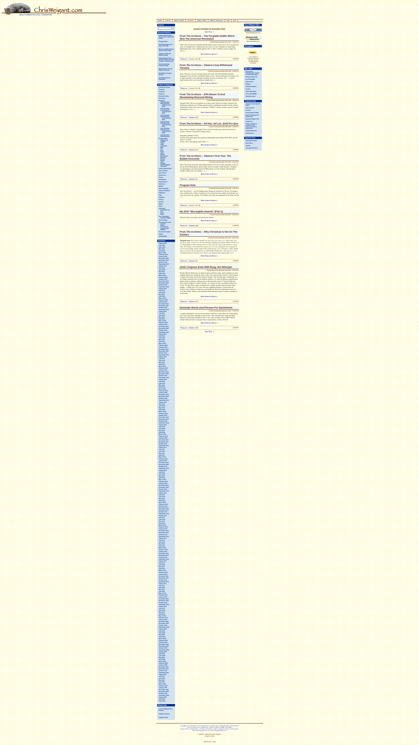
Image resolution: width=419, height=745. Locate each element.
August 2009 (163, 629)
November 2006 (164, 691)
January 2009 (163, 642)
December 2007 (164, 667)
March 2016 (162, 479)
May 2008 (162, 657)
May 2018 (162, 430)
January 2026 (163, 256)
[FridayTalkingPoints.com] (253, 31)
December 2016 (164, 462)
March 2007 (162, 684)
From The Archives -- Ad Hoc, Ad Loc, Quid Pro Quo (209, 123)
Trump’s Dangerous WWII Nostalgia (165, 54)
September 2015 (164, 491)
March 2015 (162, 502)
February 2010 (163, 618)
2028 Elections (165, 136)
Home (160, 20)
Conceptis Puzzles (251, 140)
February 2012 (163, 572)
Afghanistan (164, 140)
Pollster (248, 84)
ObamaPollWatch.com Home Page (229, 726)
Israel (162, 151)
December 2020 (164, 372)
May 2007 (162, 680)
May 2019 (162, 408)
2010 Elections (165, 108)
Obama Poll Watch (164, 190)
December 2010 (164, 599)
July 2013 (162, 540)
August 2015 (163, 493)
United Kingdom (165, 165)
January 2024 (163, 302)
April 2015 (162, 500)
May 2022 (162, 340)
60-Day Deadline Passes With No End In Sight (166, 49)
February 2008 (163, 663)
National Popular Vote (252, 119)
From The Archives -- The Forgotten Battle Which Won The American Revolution (207, 37)
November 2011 (164, 578)
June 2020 (162, 383)
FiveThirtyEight (250, 79)
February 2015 (163, 504)
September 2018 (164, 423)
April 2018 (162, 432)
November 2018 (164, 419)
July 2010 (162, 608)
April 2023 (162, 319)
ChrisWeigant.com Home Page (189, 726)
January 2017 (163, 461)
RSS (234, 20)
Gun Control (162, 173)
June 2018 (162, 428)
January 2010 (163, 619)
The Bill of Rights (165, 218)
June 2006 (162, 701)
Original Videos (163, 717)
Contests (161, 94)
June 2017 (162, 451)
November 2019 (164, 396)
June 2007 (162, 678)
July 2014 (162, 517)
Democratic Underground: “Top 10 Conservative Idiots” (252, 73)
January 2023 (163, 324)
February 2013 (163, 549)
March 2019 (162, 411)
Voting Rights (163, 236)
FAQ (228, 20)
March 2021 (162, 366)
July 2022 (162, 336)
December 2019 (164, 394)
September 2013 (164, 536)
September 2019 (164, 400)
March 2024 (162, 298)
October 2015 (163, 489)
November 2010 (164, 600)
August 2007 (163, 674)
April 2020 (162, 387)
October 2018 (163, 421)
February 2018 (163, 436)
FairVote (248, 110)
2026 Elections (165, 135)
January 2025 (163, 279)
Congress (162, 91)
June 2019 (162, 406)
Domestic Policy (164, 96)
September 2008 (164, 650)
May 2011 (162, 589)
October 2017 (163, 444)
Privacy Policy (195, 729)
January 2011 (163, 597)
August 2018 (163, 425)
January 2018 (163, 438)
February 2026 (163, 254)
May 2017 (162, 453)
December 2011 (164, 576)
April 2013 (162, 546)
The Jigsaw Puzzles (252, 148)
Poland (162, 159)
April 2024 (162, 296)
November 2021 (164, 351)
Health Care (162, 175)
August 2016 (163, 470)
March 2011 (162, 593)
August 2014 (163, 515)
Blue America (250, 108)
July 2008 (162, 653)
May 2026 (162, 249)
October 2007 (163, 670)
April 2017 (162, 455)
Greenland (163, 146)
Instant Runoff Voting (252, 112)
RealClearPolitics (251, 86)
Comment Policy (184, 729)
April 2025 (162, 273)
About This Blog (216, 20)
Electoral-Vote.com (251, 77)
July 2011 (162, 585)
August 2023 (163, 311)
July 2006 (162, 699)
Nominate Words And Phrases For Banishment (206, 307)
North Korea (164, 156)
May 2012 (162, 566)
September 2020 (164, 377)
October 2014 (163, 512)
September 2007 (164, 672)
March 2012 (162, 570)
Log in (168, 20)
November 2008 (164, 646)
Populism (162, 197)
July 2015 (162, 495)
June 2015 (162, 496)
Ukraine (162, 163)
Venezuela (163, 166)
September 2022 (164, 332)
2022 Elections (165, 128)
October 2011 (163, 580)
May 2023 (162, 317)
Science (161, 202)
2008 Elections (165, 103)
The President (163, 220)
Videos (161, 234)
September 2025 (164, 264)
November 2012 (164, 555)
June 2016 (162, 474)
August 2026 (163, 243)
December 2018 (164, 417)
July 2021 (162, 358)
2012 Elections (165, 110)
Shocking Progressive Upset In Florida (166, 45)
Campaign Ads (165, 210)
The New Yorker (250, 96)
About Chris (179, 20)
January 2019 (163, 415)
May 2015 (162, 498)
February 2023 (163, 322)
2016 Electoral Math (166, 118)
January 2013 (163, 551)
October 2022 (163, 330)
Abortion (163, 224)
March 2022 (162, 343)
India (161, 147)
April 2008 (162, 659)
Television (162, 208)
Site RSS (228, 727)
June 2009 (162, 633)
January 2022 (163, 347)
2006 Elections (165, 102)
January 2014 (163, 529)
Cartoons (162, 89)
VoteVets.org (249, 133)
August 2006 (163, 697)
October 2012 (163, 557)
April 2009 (162, 636)
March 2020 (162, 389)
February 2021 (163, 368)
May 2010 (162, 612)
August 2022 (163, 334)
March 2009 (162, 638)
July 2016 (162, 472)
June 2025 (162, 270)
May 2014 (162, 521)
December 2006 (164, 689)
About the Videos (219, 729)
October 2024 (163, 285)
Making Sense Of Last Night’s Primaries (165, 69)
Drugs (162, 225)
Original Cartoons (164, 714)
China (162, 143)
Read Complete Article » (209, 54)
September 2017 (164, 445)
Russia (162, 160)
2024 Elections (165, 130)
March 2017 (162, 457)
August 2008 (163, 652)
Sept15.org (249, 121)
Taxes (160, 206)
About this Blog (215, 727)
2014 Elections (165, 115)
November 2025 (164, 260)
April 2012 (162, 568)
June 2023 (162, 315)
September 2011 (164, 582)
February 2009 (163, 640)
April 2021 (162, 364)
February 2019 (163, 413)
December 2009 (164, 621)
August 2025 (163, 266)
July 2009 (162, 631)
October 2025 (163, 262)
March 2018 (162, 434)
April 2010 (162, 614)
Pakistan (163, 157)
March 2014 (162, 525)
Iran (161, 149)
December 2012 (164, 553)
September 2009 (164, 627)
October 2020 (163, 375)
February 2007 (163, 686)
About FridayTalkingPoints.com (200, 730)
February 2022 (163, 345)
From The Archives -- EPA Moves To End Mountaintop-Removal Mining (202, 96)
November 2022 (164, 328)
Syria (162, 162)
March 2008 (162, 661)
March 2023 (162, 321)
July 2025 (162, 268)
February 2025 (163, 277)
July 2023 (162, 313)
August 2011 (163, 583)
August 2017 (163, 447)
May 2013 (162, 544)
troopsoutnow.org (251, 130)
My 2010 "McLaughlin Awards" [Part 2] (201, 211)
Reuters (248, 89)
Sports (161, 204)
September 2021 (164, 355)
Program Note (163, 41)
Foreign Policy (163, 138)
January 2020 (163, 392)
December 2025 (164, 258)
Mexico (162, 154)
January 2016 (163, 483)
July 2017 (162, 449)
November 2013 (164, 532)
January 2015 (163, 506)
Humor (161, 177)
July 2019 (162, 404)
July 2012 (162, 563)
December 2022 (164, 326)
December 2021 (164, 349)
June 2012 (162, 565)
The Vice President (164, 232)
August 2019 (163, 402)
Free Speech (164, 226)
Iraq (161, 150)
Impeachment (163, 182)
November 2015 (164, 487)
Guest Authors (163, 170)
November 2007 (164, 669)
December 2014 (164, 508)
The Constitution (164, 216)
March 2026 (162, 253)
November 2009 (164, 623)
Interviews (162, 184)
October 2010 (163, 602)
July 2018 (162, 427)
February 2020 (163, 391)
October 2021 (163, 353)
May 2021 (162, 362)
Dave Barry (249, 143)
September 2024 (164, 287)
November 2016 (164, 464)
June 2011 (162, 587)
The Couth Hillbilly (251, 94)
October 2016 (163, 466)
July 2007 (162, 676)
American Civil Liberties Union (253, 104)
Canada (162, 141)
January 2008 (163, 665)
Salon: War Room (251, 91)
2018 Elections (165, 122)
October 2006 (163, 693)
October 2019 (163, 398)
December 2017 (164, 440)
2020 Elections (165, 123)
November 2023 (164, 305)
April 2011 (162, 591)
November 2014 (164, 510)
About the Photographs (232, 729)
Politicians (162, 193)
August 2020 (163, 379)
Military (161, 186)
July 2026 (162, 245)
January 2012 (163, 574)
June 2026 (162, 247)
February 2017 (163, 459)
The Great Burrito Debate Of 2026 (164, 64)
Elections (162, 100)
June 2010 (162, 610)
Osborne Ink (249, 82)
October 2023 (163, 307)
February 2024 (163, 300)
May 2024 (162, 294)
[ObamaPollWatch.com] (253, 40)
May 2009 (162, 635)
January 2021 (163, 370)
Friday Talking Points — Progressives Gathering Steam (166, 37)
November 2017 (164, 442)
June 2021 (162, 360)
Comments (192, 117)
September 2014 (164, 513)
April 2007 (162, 682)
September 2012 (164, 559)
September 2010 (164, 604)
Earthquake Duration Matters (165, 73)
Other (162, 214)
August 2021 (163, 357)
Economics (162, 98)
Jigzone (248, 145)
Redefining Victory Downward (164, 78)
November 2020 (164, 374)
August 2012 (163, 561)
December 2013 (164, 531)
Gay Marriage (164, 228)
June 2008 (162, 655)
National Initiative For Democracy (252, 115)
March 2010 (162, 616)
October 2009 (163, 625)
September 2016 (164, 468)
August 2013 (163, 538)
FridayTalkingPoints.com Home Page (208, 726)
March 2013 (162, 548)
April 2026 (162, 251)
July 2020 (162, 381)
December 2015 (164, 485)
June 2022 (162, 338)
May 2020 (162, 385)
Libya (162, 153)
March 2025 (162, 275)
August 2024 (163, 288)
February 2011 (163, 595)
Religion (162, 229)
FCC (161, 211)
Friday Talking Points (165, 168)
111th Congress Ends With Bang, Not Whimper (206, 267)
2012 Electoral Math (166, 112)
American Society (164, 87)
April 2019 (162, 409)
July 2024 (162, 290)
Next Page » (209, 32)
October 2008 (163, 648)
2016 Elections (165, 116)
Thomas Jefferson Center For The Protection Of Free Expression (251, 126)
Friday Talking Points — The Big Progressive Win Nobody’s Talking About (166, 59)
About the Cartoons (206, 729)
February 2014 (163, 527)
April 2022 (162, 341)
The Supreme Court (165, 222)
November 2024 (164, 283)
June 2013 (162, 542)
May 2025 (162, 271)
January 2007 (163, 687)
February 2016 (163, 481)
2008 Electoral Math (166, 105)
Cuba (162, 144)
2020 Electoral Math (166, 125)
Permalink (183, 59)
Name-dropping (163, 188)
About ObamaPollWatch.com (219, 730)
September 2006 (164, 695)
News (162, 213)
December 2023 (164, 304)
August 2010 (163, 606)
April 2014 (162, 523)
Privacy (161, 199)
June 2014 (162, 519)
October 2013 (163, 534)
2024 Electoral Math (166, 132)
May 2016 (162, 476)
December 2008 (164, 644)
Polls (160, 195)
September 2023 (164, 309)
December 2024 (164, 281)
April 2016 (162, 478)
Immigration (162, 179)
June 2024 (162, 292)
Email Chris (201, 20)
